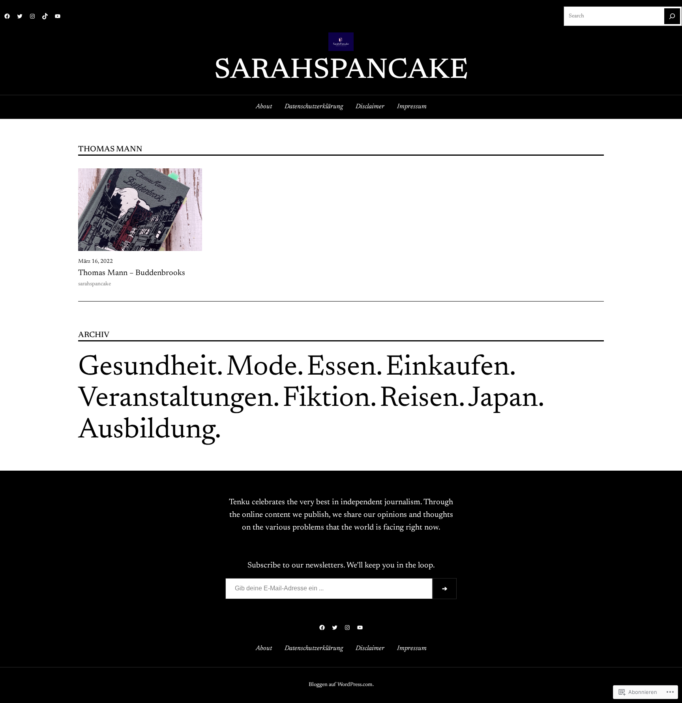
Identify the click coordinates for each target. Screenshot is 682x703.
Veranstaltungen (175, 399)
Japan (503, 399)
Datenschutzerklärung (314, 107)
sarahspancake (341, 71)
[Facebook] (7, 16)
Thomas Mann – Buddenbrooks (131, 273)
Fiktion (326, 399)
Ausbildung (146, 431)
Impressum (412, 107)
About (264, 107)
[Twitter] (20, 16)
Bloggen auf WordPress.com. (341, 685)
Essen (341, 368)
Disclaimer (370, 107)
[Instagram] (32, 16)
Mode (261, 368)
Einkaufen (448, 368)
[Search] (672, 16)
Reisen (419, 399)
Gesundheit (147, 368)
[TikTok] (45, 16)
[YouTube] (57, 16)
